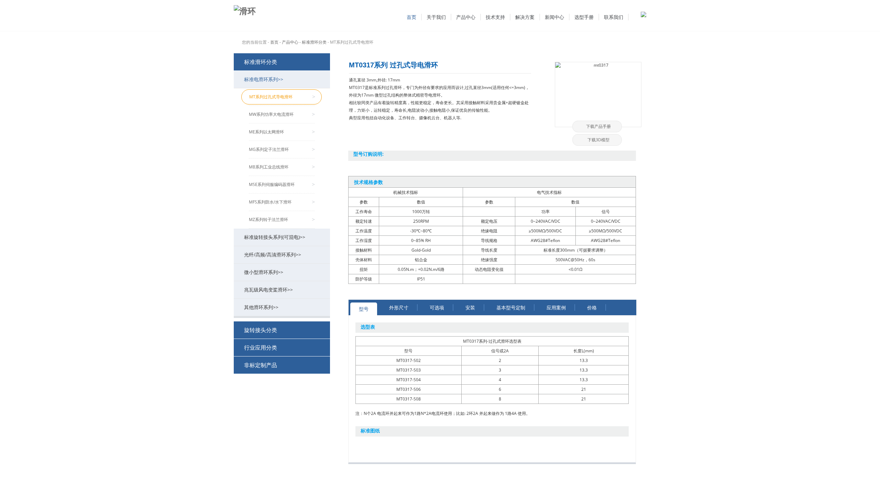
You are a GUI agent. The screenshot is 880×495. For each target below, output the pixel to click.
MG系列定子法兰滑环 (282, 149)
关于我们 (436, 17)
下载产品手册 (598, 126)
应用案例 (556, 307)
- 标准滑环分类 (313, 42)
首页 (411, 17)
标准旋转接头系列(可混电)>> (274, 237)
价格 (592, 307)
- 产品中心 (288, 42)
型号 (363, 309)
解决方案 (525, 17)
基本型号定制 (510, 307)
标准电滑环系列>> (263, 79)
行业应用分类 (260, 347)
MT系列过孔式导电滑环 (282, 97)
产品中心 (465, 17)
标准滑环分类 (260, 62)
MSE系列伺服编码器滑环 (282, 184)
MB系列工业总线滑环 (282, 167)
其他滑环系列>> (261, 307)
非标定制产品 (260, 365)
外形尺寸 (398, 307)
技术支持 (495, 17)
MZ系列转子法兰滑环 (282, 219)
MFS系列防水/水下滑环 (282, 202)
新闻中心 (554, 17)
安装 (470, 307)
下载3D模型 (598, 140)
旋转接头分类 (260, 330)
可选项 (437, 307)
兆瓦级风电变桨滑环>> (268, 289)
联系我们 (613, 17)
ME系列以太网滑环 (282, 132)
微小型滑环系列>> (263, 272)
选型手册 (584, 17)
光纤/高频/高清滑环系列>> (272, 254)
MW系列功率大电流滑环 (282, 114)
